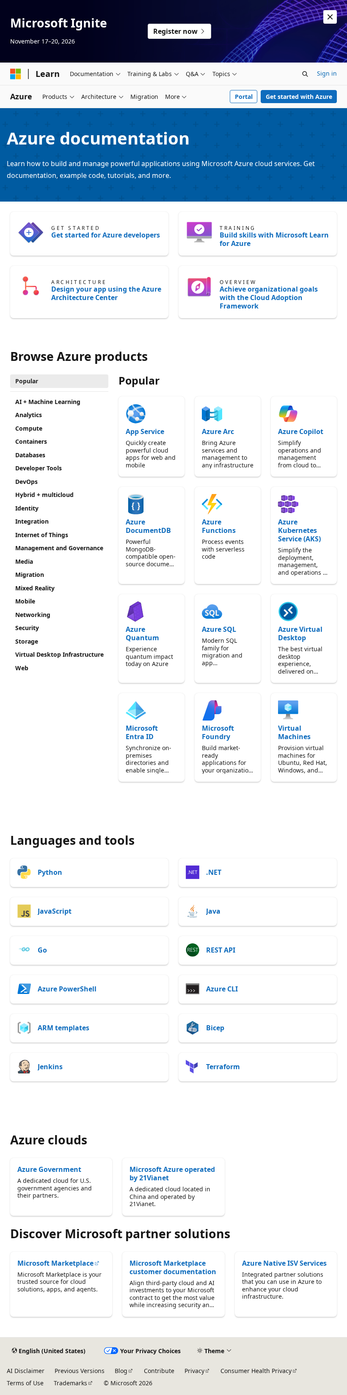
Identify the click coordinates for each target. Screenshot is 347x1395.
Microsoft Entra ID (142, 732)
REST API (220, 950)
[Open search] (305, 74)
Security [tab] (27, 628)
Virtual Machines (294, 732)
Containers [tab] (31, 441)
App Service (145, 431)
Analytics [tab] (28, 415)
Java (213, 911)
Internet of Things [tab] (41, 535)
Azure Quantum (142, 633)
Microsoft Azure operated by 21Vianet (172, 1173)
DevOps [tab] (26, 482)
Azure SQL (219, 629)
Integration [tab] (32, 521)
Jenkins (50, 1066)
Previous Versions (80, 1371)
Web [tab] (21, 668)
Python (50, 872)
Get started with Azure (299, 97)
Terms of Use (25, 1383)
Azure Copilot (300, 431)
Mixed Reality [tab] (35, 588)
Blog (121, 1371)
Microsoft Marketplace (55, 1263)
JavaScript (55, 911)
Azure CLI (222, 989)
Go (42, 950)
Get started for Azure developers (105, 235)
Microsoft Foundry (218, 732)
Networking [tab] (32, 615)
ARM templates (63, 1028)
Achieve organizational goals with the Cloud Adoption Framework (269, 297)
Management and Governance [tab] (59, 548)
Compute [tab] (28, 428)
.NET (213, 872)
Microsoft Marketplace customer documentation (172, 1267)
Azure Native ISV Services (284, 1263)
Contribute (159, 1371)
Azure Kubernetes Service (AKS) (299, 530)
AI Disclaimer (25, 1371)
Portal (244, 97)
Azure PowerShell (67, 989)
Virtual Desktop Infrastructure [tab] (59, 654)
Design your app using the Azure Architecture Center (106, 293)
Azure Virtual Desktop (300, 633)
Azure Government (49, 1169)
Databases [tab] (30, 455)
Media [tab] (24, 561)
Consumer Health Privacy (256, 1371)
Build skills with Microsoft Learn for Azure (274, 239)
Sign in (327, 73)
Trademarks (70, 1383)
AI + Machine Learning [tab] (47, 402)
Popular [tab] (26, 381)
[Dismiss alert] (330, 17)
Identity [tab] (27, 508)
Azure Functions (219, 526)
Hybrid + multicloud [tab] (44, 495)
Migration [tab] (29, 575)
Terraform (223, 1066)
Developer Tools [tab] (38, 468)
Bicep (215, 1028)
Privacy (194, 1371)
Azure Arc (218, 431)
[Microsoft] (15, 73)
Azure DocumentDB (148, 526)
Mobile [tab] (25, 601)
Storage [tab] (26, 641)
